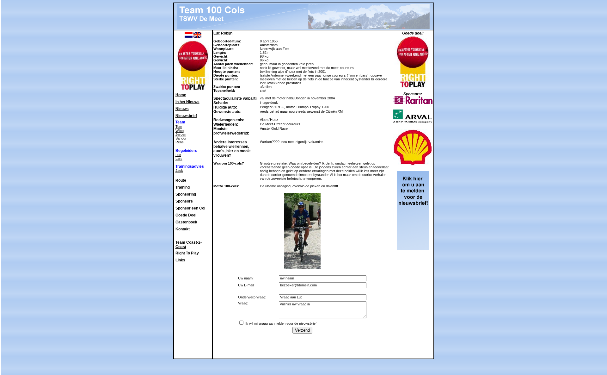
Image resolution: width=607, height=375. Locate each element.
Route (180, 180)
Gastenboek (186, 222)
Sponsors (184, 201)
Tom (178, 126)
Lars (178, 158)
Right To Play (187, 253)
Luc (178, 155)
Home (180, 95)
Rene (179, 142)
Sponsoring (185, 194)
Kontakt (182, 229)
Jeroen (180, 134)
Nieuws (182, 109)
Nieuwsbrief (186, 116)
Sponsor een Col (190, 208)
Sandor (181, 138)
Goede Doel (185, 215)
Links (180, 260)
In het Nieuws (187, 102)
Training (182, 187)
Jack (179, 170)
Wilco (179, 131)
